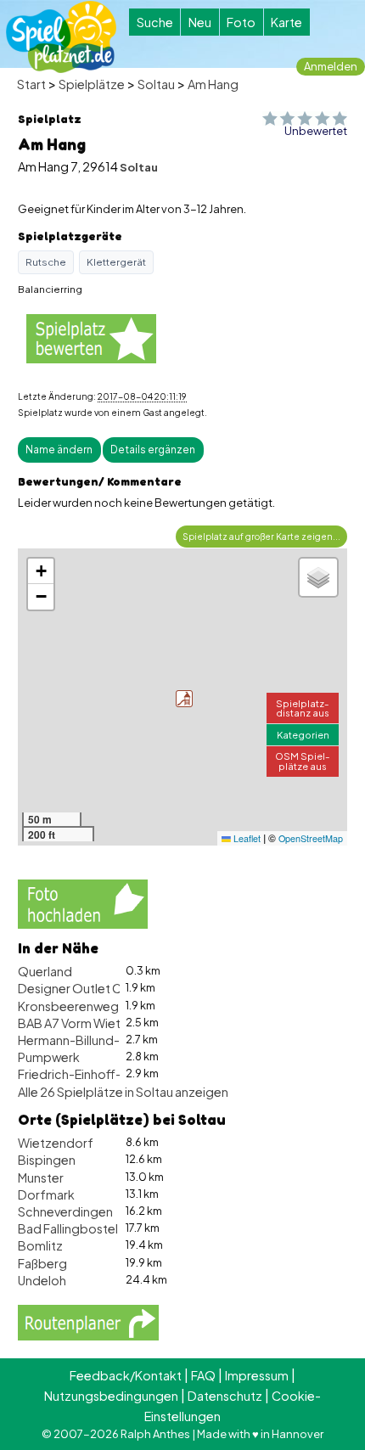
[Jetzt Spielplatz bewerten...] (91, 337)
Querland (45, 971)
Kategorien (303, 734)
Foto (241, 22)
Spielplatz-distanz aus (302, 707)
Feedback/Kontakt (126, 1375)
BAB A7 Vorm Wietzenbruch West (112, 1023)
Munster (41, 1177)
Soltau (156, 84)
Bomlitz (40, 1245)
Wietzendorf (55, 1142)
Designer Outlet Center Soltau (105, 988)
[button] (184, 698)
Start (31, 84)
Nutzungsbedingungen (111, 1395)
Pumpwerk (49, 1057)
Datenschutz (225, 1395)
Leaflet (246, 838)
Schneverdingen (65, 1211)
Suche (155, 22)
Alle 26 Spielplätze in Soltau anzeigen (123, 1091)
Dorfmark (46, 1194)
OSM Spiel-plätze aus (302, 760)
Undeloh (42, 1280)
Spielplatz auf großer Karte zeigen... (261, 536)
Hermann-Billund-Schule (88, 1040)
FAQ (203, 1375)
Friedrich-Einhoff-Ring (82, 1074)
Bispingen (47, 1159)
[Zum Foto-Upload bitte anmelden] (83, 901)
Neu (199, 22)
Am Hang (213, 84)
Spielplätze (92, 84)
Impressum (257, 1375)
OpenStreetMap (310, 838)
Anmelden (330, 66)
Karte (286, 22)
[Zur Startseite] (61, 37)
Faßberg (42, 1263)
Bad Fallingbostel (68, 1228)
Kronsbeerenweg (68, 1006)
